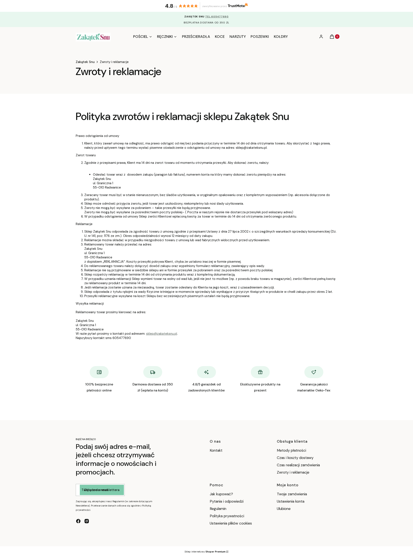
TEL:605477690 (217, 16)
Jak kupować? (221, 494)
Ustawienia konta (290, 501)
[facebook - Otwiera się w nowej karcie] (78, 521)
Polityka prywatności (227, 516)
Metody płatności (291, 450)
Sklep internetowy (205, 551)
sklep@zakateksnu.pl (161, 333)
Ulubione (284, 508)
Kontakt (216, 450)
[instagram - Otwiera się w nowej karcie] (86, 521)
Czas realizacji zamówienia (298, 465)
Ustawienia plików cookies (231, 523)
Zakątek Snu (85, 62)
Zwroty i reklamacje (293, 472)
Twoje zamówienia (292, 494)
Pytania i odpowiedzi (226, 501)
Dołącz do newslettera (101, 490)
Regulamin (218, 508)
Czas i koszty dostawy (295, 457)
